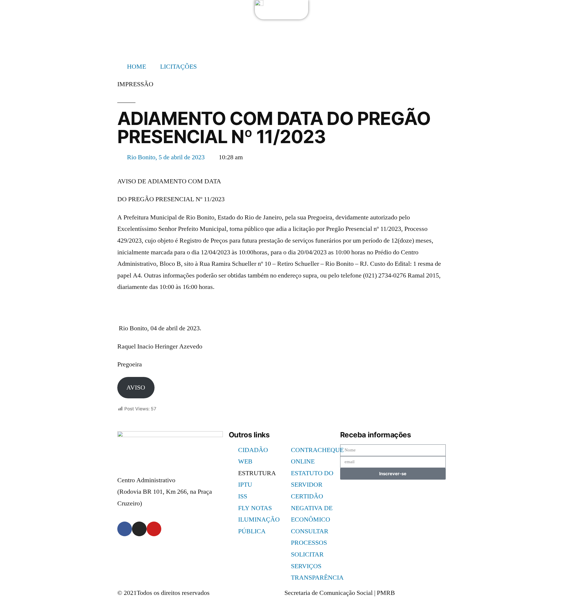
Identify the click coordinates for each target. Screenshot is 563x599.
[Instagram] (139, 529)
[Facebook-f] (124, 529)
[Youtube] (154, 529)
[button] (135, 84)
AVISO (135, 387)
